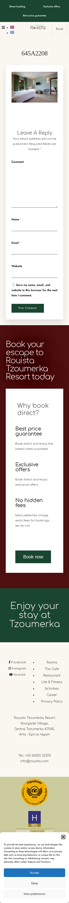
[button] (63, 837)
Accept (34, 872)
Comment (18, 162)
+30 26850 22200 (38, 755)
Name (15, 219)
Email (15, 243)
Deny (34, 883)
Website (17, 266)
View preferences (34, 893)
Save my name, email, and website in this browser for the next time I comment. (34, 290)
